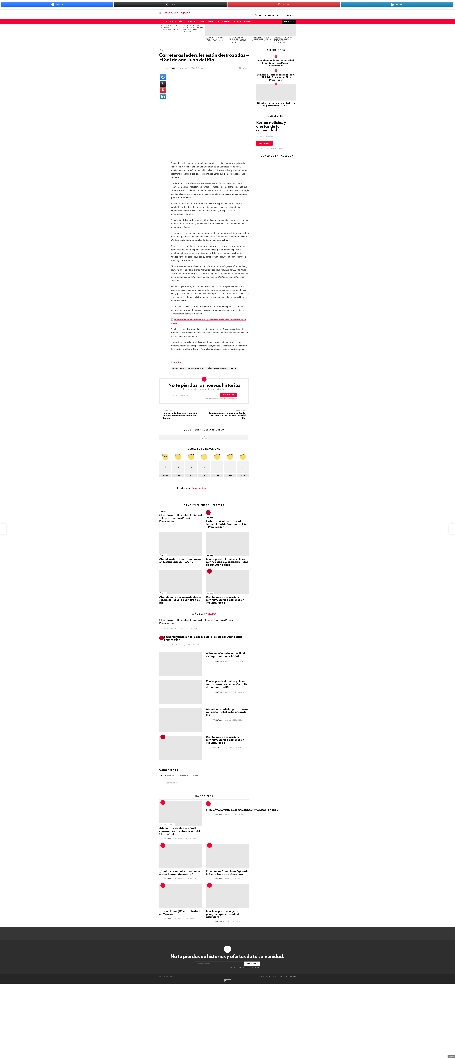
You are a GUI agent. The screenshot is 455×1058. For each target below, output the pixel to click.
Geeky (201, 22)
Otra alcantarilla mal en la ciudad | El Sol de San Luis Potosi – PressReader (170, 27)
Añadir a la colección (217, 368)
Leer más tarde (178, 368)
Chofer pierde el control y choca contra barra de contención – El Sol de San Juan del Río (227, 562)
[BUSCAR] (276, 21)
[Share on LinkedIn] (163, 96)
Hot (279, 16)
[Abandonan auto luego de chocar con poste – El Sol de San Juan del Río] (261, 30)
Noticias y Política (175, 22)
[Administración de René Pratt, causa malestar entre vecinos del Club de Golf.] (180, 813)
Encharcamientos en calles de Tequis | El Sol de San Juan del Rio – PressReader (226, 524)
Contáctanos (271, 976)
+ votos (179, 437)
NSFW (210, 22)
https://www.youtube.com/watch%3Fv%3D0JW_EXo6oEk (242, 810)
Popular (269, 16)
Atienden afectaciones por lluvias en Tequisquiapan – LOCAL (214, 39)
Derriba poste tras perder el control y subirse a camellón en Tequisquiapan (225, 600)
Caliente (162, 802)
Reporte (233, 368)
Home (261, 976)
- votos (228, 437)
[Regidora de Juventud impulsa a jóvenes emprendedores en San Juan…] (3, 529)
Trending (289, 16)
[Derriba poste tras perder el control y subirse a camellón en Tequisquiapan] (284, 30)
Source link (176, 362)
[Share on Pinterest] (163, 90)
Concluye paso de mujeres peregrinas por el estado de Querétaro (223, 914)
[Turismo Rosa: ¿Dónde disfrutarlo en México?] (180, 896)
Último (258, 16)
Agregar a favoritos (196, 368)
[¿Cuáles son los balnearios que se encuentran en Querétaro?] (180, 856)
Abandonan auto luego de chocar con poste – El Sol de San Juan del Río (261, 39)
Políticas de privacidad (287, 976)
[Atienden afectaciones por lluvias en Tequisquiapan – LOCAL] (216, 30)
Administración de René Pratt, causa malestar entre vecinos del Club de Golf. (179, 831)
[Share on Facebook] (163, 77)
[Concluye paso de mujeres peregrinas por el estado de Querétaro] (227, 896)
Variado (226, 22)
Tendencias (208, 512)
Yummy (247, 22)
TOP (217, 22)
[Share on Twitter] (163, 84)
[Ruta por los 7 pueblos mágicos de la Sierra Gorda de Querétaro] (227, 856)
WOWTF (237, 22)
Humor (191, 22)
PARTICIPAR (289, 22)
